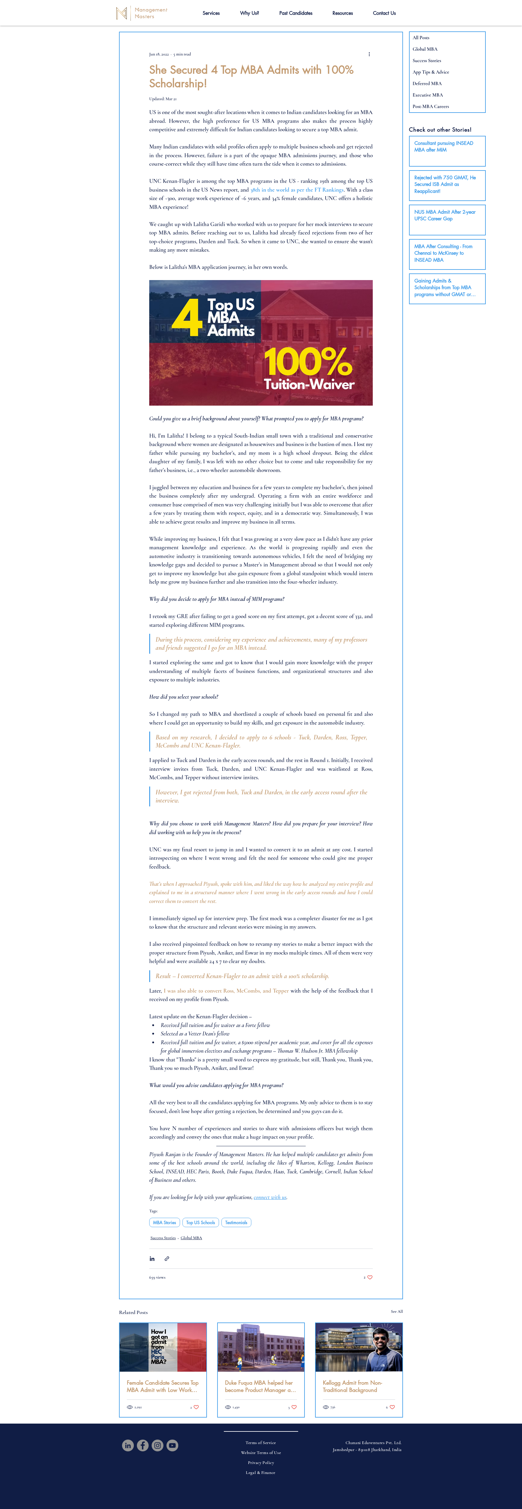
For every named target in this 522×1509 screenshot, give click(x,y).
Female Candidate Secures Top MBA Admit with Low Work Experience (162, 1386)
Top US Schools (200, 1222)
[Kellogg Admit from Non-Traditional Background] (359, 1347)
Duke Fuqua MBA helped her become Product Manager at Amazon (259, 1386)
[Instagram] (157, 1445)
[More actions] (369, 54)
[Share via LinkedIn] (152, 1259)
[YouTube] (172, 1445)
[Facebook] (143, 1445)
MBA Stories (164, 1222)
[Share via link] (167, 1259)
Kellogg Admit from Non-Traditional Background (352, 1386)
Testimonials (236, 1222)
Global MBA (191, 1237)
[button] (211, 13)
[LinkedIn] (128, 1445)
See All (397, 1311)
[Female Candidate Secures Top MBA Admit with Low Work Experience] (163, 1347)
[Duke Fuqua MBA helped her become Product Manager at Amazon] (261, 1347)
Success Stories (163, 1237)
